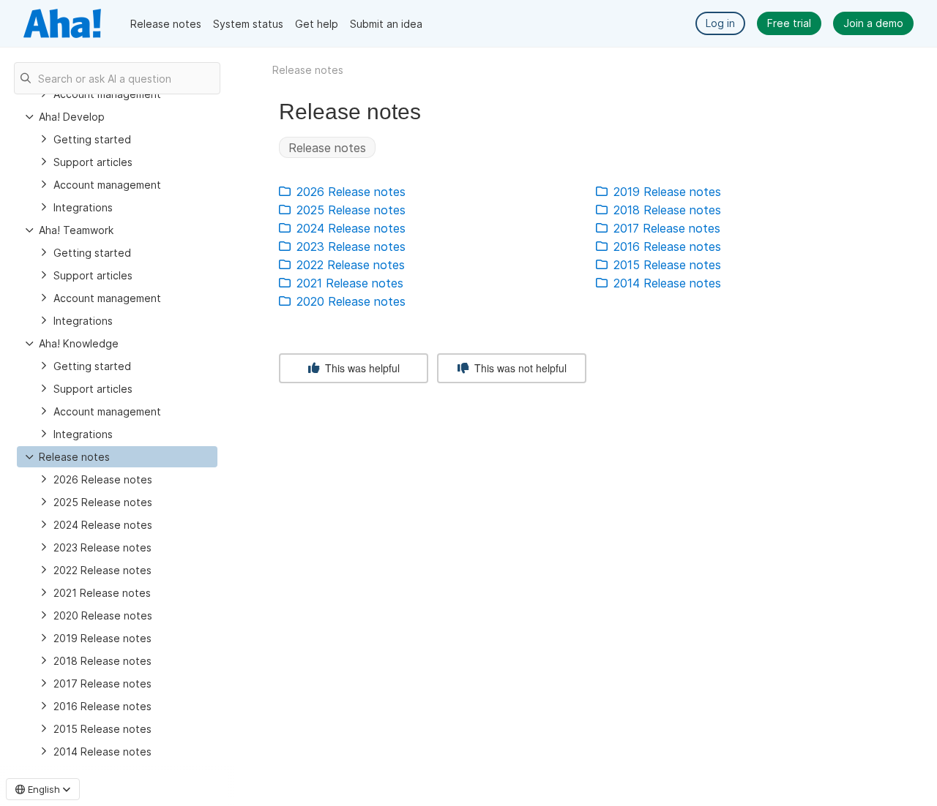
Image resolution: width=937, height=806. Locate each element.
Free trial (789, 23)
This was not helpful (519, 368)
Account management (107, 184)
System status (248, 24)
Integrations (83, 207)
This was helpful (361, 368)
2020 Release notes (102, 615)
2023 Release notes (102, 547)
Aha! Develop (72, 116)
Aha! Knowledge (79, 343)
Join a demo (873, 23)
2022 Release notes (102, 570)
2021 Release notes (102, 593)
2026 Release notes (102, 479)
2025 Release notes (102, 502)
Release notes (165, 24)
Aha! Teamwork (76, 230)
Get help (316, 24)
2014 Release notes (102, 751)
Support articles (92, 162)
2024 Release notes (102, 525)
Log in (720, 23)
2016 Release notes (102, 706)
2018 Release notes (102, 661)
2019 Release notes (102, 638)
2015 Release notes (102, 729)
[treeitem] (117, 456)
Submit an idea (386, 24)
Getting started (92, 139)
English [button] (44, 789)
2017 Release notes (102, 683)
